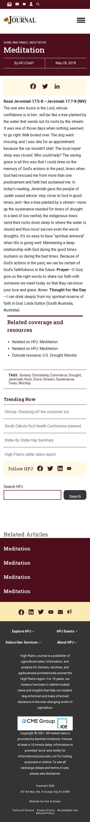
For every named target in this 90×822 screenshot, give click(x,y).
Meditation (38, 42)
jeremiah (15, 379)
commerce (58, 375)
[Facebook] (33, 86)
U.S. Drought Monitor (60, 355)
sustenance (65, 379)
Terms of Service (23, 810)
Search (75, 496)
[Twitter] (45, 86)
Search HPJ (13, 486)
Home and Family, (16, 42)
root (28, 379)
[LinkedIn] (57, 86)
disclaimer (53, 773)
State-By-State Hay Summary (29, 440)
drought (75, 375)
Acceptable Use (68, 810)
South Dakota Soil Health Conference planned (43, 426)
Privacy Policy (46, 810)
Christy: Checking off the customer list (37, 412)
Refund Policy (45, 813)
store (37, 379)
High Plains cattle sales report (30, 454)
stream (48, 379)
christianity (40, 375)
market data (58, 733)
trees (12, 383)
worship (24, 383)
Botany (25, 375)
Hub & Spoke (52, 801)
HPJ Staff (26, 63)
